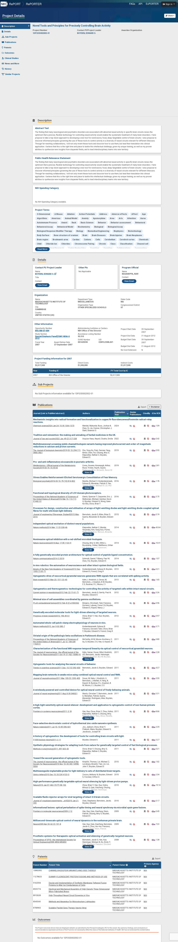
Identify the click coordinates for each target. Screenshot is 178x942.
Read (42, 249)
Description (9, 26)
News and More (12, 63)
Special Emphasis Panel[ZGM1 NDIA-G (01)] (52, 337)
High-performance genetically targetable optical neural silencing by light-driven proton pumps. (80, 781)
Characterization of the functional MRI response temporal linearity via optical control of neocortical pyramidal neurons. (93, 648)
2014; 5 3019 (48, 558)
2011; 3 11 (47, 740)
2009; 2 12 (52, 811)
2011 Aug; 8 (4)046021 (55, 693)
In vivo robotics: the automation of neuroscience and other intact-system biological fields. (78, 565)
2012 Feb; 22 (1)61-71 (56, 592)
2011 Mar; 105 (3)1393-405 (56, 678)
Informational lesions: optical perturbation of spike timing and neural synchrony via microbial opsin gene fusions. (89, 807)
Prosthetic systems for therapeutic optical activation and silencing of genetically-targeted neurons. (83, 836)
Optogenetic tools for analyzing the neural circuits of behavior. (64, 664)
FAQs (132, 3)
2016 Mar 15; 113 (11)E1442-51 (55, 498)
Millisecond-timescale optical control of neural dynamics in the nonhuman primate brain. (77, 820)
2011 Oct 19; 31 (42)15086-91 (57, 653)
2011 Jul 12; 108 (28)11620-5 (55, 641)
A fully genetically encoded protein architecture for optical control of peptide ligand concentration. (83, 555)
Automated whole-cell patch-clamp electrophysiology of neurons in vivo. (69, 623)
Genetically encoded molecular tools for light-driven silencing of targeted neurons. (75, 612)
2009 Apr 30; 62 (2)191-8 (47, 824)
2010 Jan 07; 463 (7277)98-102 (49, 785)
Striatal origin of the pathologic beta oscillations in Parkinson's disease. (69, 635)
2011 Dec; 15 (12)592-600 (56, 668)
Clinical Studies (12, 58)
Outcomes (9, 53)
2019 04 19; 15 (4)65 (54, 466)
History (8, 69)
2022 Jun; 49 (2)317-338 (55, 439)
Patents (7, 47)
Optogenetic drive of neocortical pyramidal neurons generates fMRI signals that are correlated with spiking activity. (91, 576)
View (88, 472)
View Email (42, 285)
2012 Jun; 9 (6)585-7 (49, 626)
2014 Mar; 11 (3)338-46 (50, 527)
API (140, 3)
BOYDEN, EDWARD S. (44, 274)
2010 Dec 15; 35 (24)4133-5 (51, 774)
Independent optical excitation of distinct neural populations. (64, 523)
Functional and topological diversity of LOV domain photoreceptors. (67, 493)
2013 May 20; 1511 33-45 (50, 580)
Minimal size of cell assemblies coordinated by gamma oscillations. (67, 599)
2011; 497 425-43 (51, 749)
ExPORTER (152, 3)
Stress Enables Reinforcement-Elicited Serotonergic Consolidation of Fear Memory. (75, 477)
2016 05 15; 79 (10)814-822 (54, 481)
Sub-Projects (11, 37)
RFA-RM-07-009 (42, 331)
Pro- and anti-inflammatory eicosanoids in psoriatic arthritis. (63, 462)
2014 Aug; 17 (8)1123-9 (52, 543)
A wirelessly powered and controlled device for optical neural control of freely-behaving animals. (81, 690)
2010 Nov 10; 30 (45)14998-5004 (56, 764)
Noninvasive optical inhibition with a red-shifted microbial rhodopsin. (67, 539)
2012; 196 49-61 (51, 616)
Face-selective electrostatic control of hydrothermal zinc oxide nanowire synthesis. (75, 723)
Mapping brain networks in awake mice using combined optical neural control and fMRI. (77, 674)
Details (7, 31)
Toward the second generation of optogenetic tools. (59, 758)
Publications (10, 42)
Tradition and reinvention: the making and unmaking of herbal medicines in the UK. (74, 435)
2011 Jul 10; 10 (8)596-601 (52, 727)
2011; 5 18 (52, 711)
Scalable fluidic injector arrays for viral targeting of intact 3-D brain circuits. (71, 797)
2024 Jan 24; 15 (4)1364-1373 (53, 426)
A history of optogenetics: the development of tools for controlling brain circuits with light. (78, 736)
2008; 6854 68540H (54, 841)
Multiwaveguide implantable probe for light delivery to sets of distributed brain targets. (77, 771)
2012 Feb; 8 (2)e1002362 (56, 603)
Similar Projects (12, 74)
